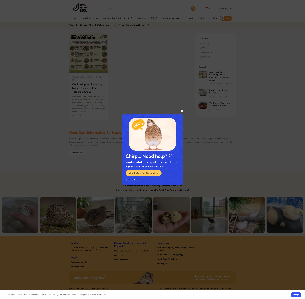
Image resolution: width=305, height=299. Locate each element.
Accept (296, 295)
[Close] (182, 111)
